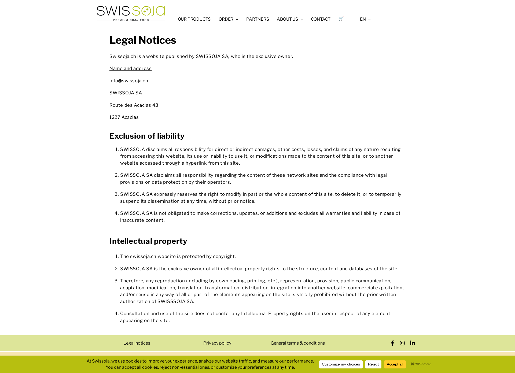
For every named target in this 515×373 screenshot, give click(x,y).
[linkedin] (412, 343)
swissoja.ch (143, 256)
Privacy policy (217, 343)
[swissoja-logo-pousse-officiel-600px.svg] (131, 7)
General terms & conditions (298, 343)
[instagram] (402, 343)
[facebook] (393, 343)
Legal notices (136, 343)
